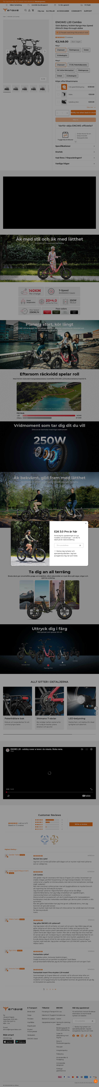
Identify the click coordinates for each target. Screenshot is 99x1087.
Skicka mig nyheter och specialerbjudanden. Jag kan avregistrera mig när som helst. (66, 553)
